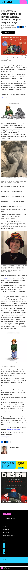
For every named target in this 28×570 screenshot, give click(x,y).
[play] (2, 568)
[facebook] (4, 544)
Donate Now (5, 526)
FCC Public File (6, 532)
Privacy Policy (6, 529)
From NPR (5, 437)
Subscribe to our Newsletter (9, 535)
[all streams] (26, 568)
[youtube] (4, 552)
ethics (8, 98)
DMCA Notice (5, 540)
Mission (4, 520)
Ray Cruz (12, 80)
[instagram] (4, 547)
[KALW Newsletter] (14, 465)
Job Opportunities (6, 523)
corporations (4, 91)
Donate (24, 2)
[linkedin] (4, 550)
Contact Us (5, 538)
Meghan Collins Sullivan (13, 429)
